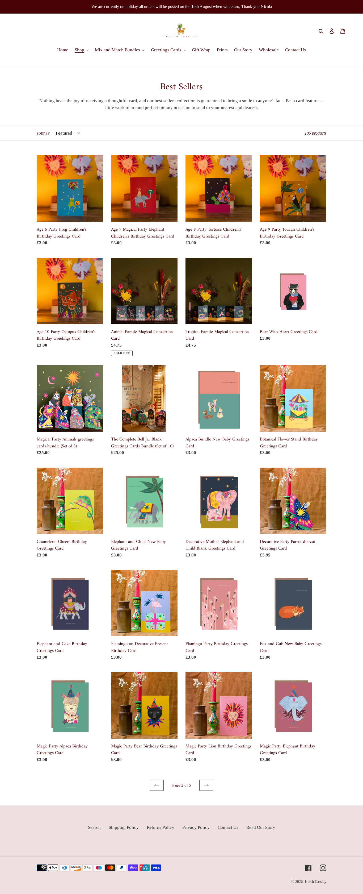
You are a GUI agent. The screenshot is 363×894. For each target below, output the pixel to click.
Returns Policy (160, 827)
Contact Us (228, 827)
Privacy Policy (196, 827)
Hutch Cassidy (315, 882)
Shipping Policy (124, 827)
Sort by (43, 133)
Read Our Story (260, 827)
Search (94, 827)
